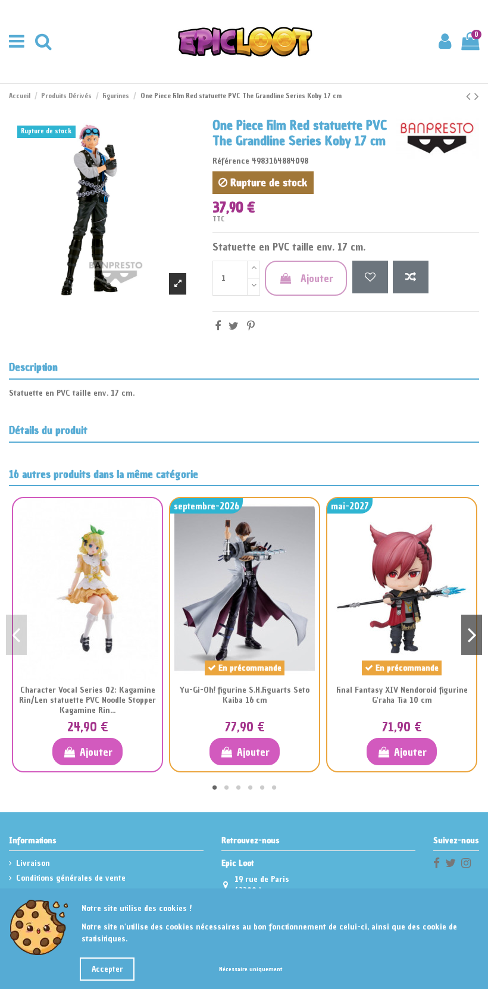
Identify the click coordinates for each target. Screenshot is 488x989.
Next (471, 635)
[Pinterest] (251, 325)
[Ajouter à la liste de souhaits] (370, 277)
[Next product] (476, 96)
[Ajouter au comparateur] (410, 277)
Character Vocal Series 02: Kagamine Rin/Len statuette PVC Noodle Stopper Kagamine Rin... (87, 700)
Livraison (33, 863)
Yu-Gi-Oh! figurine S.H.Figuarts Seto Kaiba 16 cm (244, 695)
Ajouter (317, 278)
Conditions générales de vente (71, 878)
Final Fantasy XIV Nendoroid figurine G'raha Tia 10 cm (402, 695)
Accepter (107, 969)
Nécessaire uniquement (250, 969)
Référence (230, 161)
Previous (16, 635)
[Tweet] (234, 325)
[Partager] (218, 325)
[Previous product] (470, 96)
